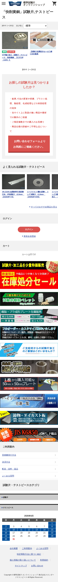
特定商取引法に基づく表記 (29, 554)
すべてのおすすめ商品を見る (44, 207)
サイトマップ (21, 566)
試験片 (5, 497)
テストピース (8, 507)
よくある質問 (8, 476)
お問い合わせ (37, 566)
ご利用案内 (27, 548)
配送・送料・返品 (10, 469)
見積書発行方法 (9, 455)
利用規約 (44, 560)
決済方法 (6, 462)
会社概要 (14, 548)
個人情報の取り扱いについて (23, 560)
